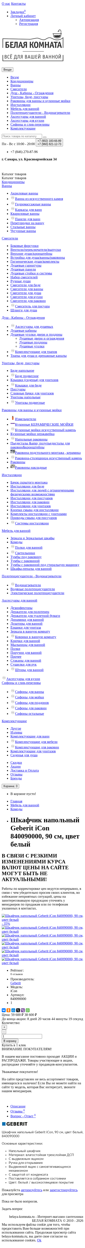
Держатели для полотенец (29, 612)
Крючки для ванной (25, 641)
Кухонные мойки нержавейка (32, 434)
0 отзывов (16, 974)
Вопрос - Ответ (23, 1116)
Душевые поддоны (33, 342)
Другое (15, 728)
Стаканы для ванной (25, 660)
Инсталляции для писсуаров (31, 498)
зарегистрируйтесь (64, 1190)
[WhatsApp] (28, 1010)
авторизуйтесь (31, 1190)
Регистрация (28, 24)
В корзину (10, 1041)
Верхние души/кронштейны (31, 253)
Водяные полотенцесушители (32, 589)
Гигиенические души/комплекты (34, 261)
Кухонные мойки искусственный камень (45, 430)
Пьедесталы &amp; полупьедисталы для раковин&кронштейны (40, 445)
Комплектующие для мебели (36, 742)
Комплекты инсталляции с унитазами (38, 514)
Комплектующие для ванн (29, 736)
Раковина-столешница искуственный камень (48, 458)
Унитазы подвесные (30, 402)
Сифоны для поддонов (32, 703)
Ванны (15, 85)
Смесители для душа (25, 293)
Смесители (18, 89)
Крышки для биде (28, 385)
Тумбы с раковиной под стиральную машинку (44, 565)
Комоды (16, 542)
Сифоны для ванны (29, 692)
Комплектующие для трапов (36, 352)
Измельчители (25, 419)
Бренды (16, 778)
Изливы (16, 732)
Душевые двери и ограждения (41, 338)
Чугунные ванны (23, 231)
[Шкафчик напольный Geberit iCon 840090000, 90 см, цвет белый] (42, 931)
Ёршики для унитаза (25, 627)
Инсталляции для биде (27, 486)
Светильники (25, 553)
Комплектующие (23, 128)
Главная (16, 801)
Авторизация (29, 20)
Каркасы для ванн (28, 210)
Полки (15, 649)
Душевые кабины (23, 330)
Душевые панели (23, 269)
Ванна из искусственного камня (39, 199)
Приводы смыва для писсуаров (33, 518)
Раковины (17, 462)
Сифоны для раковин (31, 708)
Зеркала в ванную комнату (30, 631)
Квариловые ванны (24, 213)
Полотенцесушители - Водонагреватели (40, 113)
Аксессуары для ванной (28, 116)
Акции (15, 766)
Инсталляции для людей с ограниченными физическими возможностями (42, 492)
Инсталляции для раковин (29, 502)
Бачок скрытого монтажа (29, 482)
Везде (14, 77)
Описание (18, 1106)
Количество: (11, 1023)
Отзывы (16, 774)
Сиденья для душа (23, 755)
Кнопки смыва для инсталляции (34, 510)
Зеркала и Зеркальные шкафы (32, 538)
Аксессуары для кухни (27, 120)
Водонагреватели (28, 585)
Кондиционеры (21, 81)
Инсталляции (20, 105)
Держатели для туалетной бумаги (35, 616)
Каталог (14, 178)
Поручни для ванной (26, 652)
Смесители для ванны (26, 289)
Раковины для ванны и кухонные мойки (40, 101)
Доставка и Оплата (24, 770)
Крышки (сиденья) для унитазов (34, 380)
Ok (39, 1240)
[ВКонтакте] (4, 1010)
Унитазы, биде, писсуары (29, 97)
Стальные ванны (23, 227)
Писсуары (18, 389)
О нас (6, 3)
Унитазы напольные (25, 397)
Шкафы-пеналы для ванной (31, 569)
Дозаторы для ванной (26, 623)
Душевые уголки (31, 346)
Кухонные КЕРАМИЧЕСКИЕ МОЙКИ (44, 424)
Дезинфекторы (21, 608)
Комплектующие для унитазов (33, 751)
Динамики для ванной (27, 619)
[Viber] (23, 1010)
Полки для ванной (28, 547)
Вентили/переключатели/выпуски (35, 250)
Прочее (15, 656)
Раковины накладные (31, 467)
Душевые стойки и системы (31, 273)
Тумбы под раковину (26, 557)
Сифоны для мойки (29, 697)
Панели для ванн (27, 219)
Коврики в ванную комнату (35, 637)
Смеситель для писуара (32, 306)
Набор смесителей (24, 277)
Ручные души (20, 281)
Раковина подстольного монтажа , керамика (48, 453)
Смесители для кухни (26, 297)
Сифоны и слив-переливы (29, 124)
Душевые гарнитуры (25, 265)
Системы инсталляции (32, 523)
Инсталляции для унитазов (30, 506)
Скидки (16, 762)
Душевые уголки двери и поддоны (36, 334)
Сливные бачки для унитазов (32, 393)
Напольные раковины (31, 439)
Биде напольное (22, 370)
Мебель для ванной (24, 109)
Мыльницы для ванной (27, 645)
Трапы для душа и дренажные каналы (38, 356)
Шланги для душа (23, 310)
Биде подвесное (27, 376)
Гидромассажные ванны (33, 204)
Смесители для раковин (28, 301)
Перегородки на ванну (27, 223)
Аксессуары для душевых (34, 326)
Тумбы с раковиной (25, 561)
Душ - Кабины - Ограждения (31, 93)
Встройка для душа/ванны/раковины (37, 257)
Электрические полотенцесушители (37, 593)
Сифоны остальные (29, 713)
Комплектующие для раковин (37, 747)
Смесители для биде (25, 285)
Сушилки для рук (23, 664)
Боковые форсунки (24, 246)
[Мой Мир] (13, 1010)
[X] (18, 1010)
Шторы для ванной (29, 670)
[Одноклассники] (8, 1010)
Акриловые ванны (24, 193)
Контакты (18, 3)
